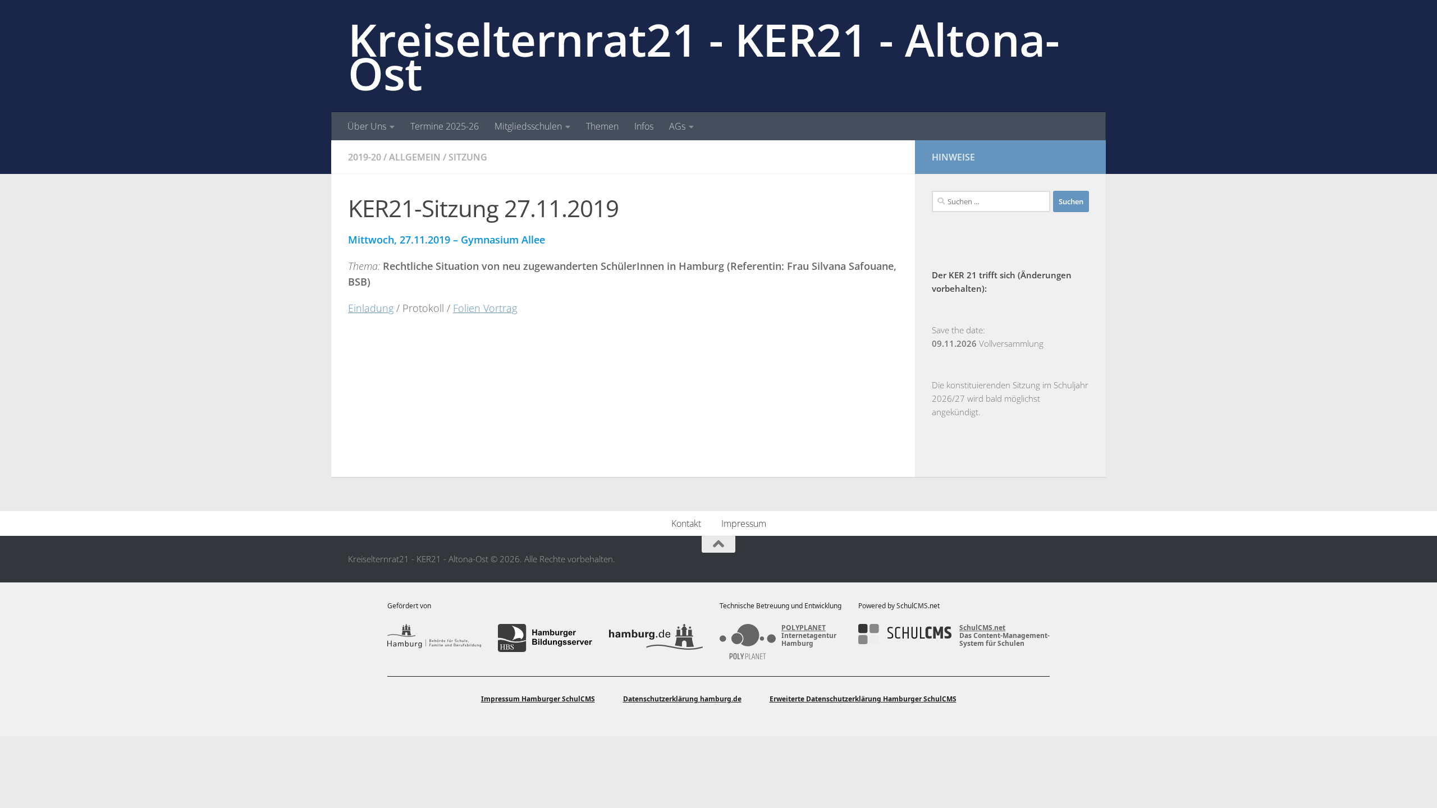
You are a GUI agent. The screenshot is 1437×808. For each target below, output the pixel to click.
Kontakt (686, 523)
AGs (677, 126)
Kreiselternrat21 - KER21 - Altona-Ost (703, 56)
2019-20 (364, 157)
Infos (643, 126)
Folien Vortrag (485, 308)
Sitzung (468, 157)
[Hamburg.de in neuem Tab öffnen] (656, 638)
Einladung (370, 308)
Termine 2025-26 (444, 126)
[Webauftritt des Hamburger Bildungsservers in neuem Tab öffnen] (545, 638)
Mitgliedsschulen (528, 126)
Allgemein (415, 157)
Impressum (743, 523)
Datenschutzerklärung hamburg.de (682, 699)
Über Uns (366, 126)
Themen (602, 126)
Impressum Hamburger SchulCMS (538, 699)
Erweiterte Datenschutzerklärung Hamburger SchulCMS (863, 699)
